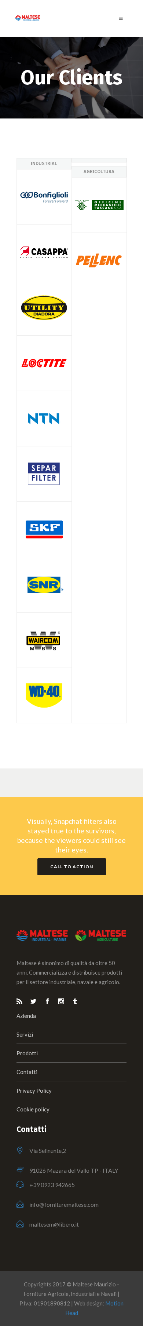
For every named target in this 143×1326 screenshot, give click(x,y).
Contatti (26, 1072)
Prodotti (27, 1053)
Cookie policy (33, 1109)
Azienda (26, 1015)
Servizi (24, 1034)
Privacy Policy (34, 1090)
